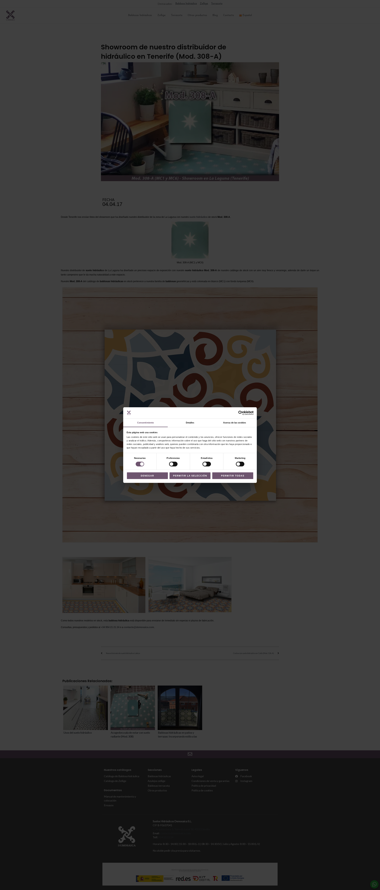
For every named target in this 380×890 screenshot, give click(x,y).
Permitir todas (232, 475)
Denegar (147, 475)
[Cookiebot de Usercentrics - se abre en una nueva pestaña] (241, 413)
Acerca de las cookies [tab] (234, 422)
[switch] (173, 464)
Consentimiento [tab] (145, 422)
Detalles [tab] (190, 422)
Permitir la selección (190, 475)
